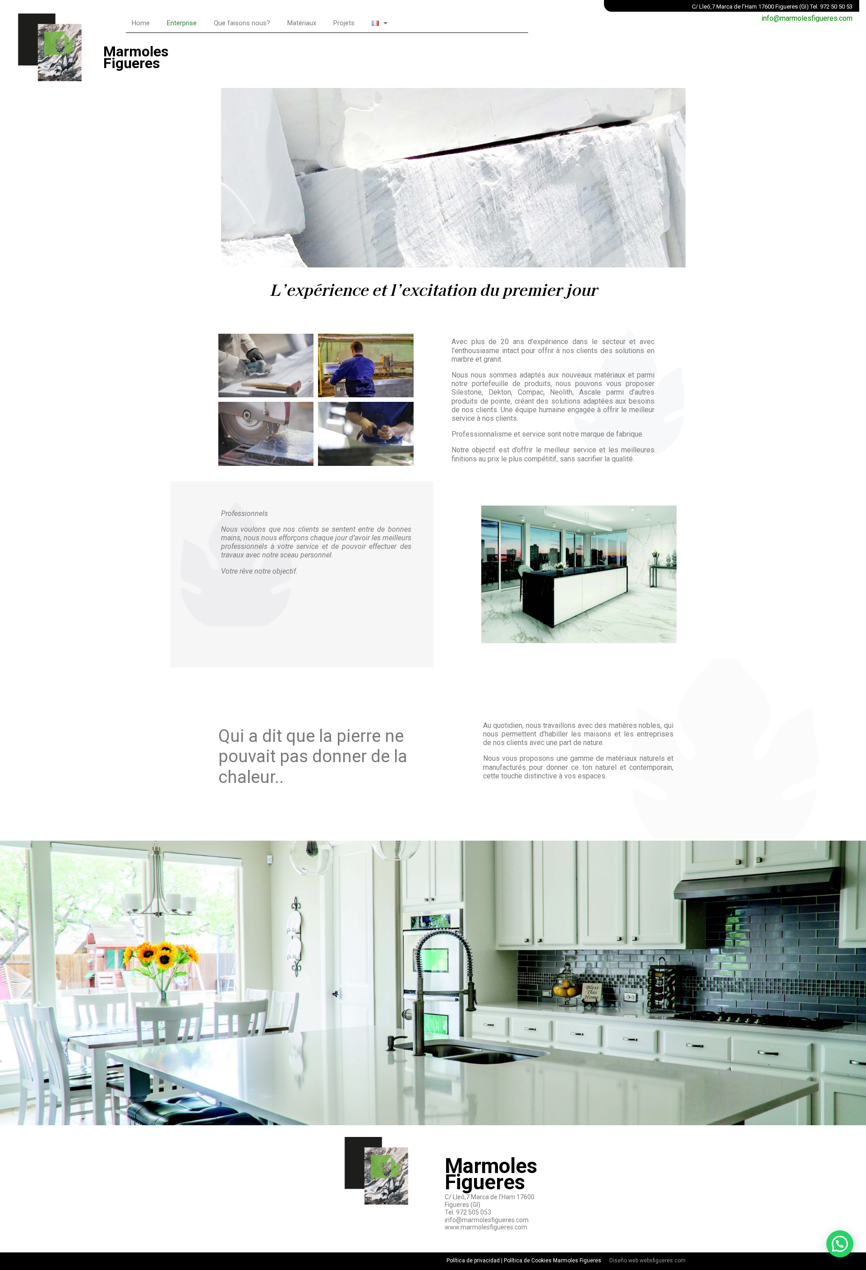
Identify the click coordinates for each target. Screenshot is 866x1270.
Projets (344, 23)
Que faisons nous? (242, 23)
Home (141, 23)
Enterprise (182, 23)
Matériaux (301, 23)
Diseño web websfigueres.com (647, 1260)
